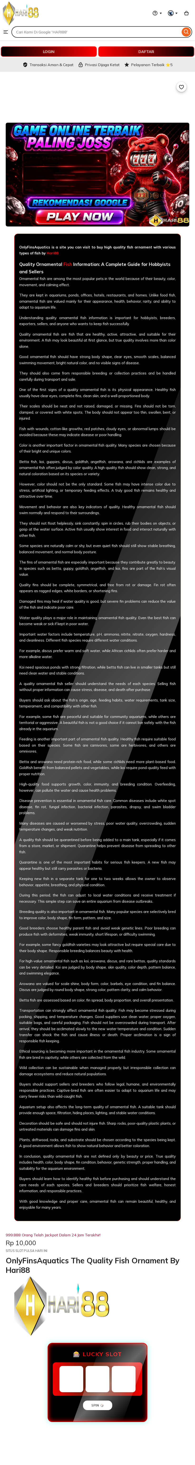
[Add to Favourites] (181, 87)
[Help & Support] (157, 13)
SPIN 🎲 (97, 1405)
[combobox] (95, 32)
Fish (67, 264)
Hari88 (52, 253)
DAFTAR (146, 51)
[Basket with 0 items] (186, 13)
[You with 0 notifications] (173, 13)
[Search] (186, 32)
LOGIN (48, 51)
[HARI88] (21, 23)
